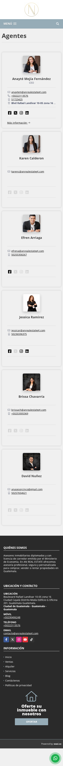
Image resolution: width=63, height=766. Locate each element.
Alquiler (10, 666)
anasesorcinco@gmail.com (27, 489)
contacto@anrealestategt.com (21, 633)
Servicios (10, 671)
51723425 (17, 99)
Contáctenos (12, 680)
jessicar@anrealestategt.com (28, 330)
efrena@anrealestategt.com (27, 251)
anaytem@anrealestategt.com (28, 92)
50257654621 (19, 493)
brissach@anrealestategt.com (28, 409)
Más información (17, 122)
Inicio (8, 657)
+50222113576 (19, 95)
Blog (7, 676)
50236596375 (19, 334)
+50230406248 (12, 617)
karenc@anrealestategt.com (27, 171)
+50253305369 (19, 413)
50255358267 (19, 254)
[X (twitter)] (15, 112)
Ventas (9, 661)
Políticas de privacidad (18, 685)
